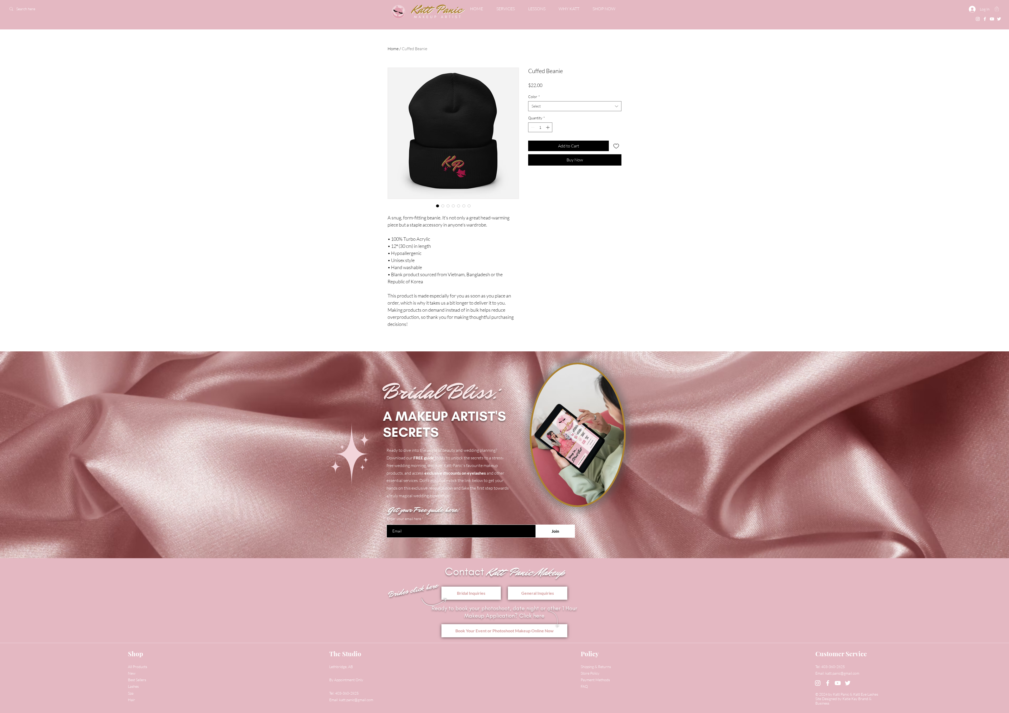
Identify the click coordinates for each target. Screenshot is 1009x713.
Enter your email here (404, 519)
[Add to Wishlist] (616, 146)
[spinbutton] (540, 127)
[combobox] (574, 106)
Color (534, 96)
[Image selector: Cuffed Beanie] (437, 205)
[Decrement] (532, 127)
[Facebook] (984, 19)
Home (393, 48)
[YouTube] (992, 19)
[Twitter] (999, 19)
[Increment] (548, 127)
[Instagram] (977, 19)
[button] (997, 9)
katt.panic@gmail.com (356, 699)
